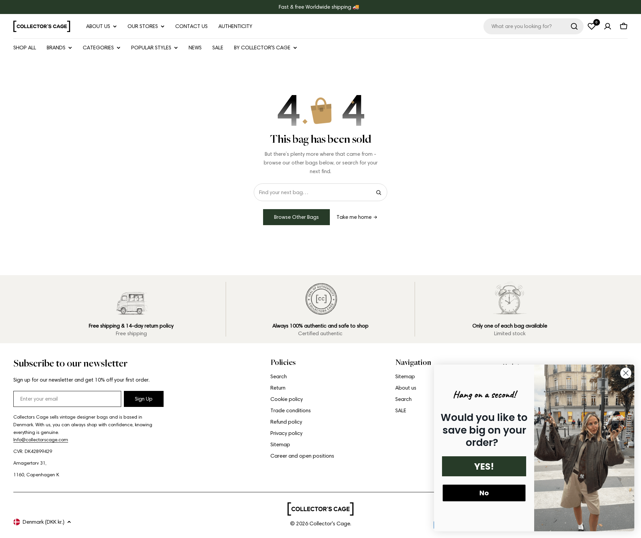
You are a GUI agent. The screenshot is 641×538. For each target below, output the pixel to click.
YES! (484, 466)
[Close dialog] (626, 373)
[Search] (574, 26)
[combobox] (533, 26)
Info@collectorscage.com (40, 440)
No (484, 493)
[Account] (608, 26)
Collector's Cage (329, 523)
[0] (592, 26)
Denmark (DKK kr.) (43, 522)
